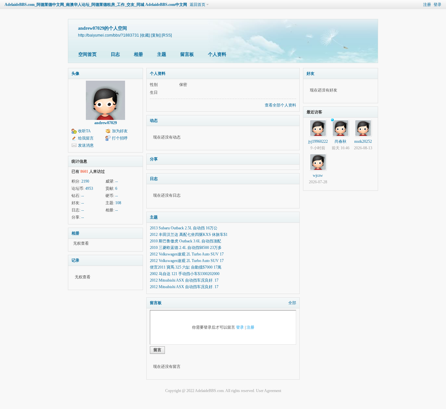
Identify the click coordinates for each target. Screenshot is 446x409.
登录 (437, 4)
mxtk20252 (363, 141)
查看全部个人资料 (280, 105)
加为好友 (120, 131)
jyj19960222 (318, 141)
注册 (427, 4)
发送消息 (86, 145)
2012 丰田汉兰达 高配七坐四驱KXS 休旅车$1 (189, 234)
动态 (154, 120)
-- (116, 181)
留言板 (187, 54)
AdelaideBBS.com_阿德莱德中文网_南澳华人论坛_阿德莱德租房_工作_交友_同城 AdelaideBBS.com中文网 (96, 4)
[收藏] (145, 35)
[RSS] (167, 35)
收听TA (84, 131)
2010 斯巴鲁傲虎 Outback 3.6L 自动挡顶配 (185, 241)
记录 (75, 260)
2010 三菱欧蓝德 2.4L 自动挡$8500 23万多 (186, 247)
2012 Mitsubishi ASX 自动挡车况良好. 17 (184, 280)
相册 (138, 54)
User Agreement (268, 390)
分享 (154, 159)
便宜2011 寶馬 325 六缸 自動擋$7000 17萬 (185, 267)
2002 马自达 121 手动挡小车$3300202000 (184, 273)
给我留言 (86, 138)
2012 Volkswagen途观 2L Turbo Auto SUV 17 (187, 254)
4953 (89, 188)
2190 (85, 181)
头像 (75, 73)
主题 (161, 54)
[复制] (156, 35)
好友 (310, 73)
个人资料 (217, 54)
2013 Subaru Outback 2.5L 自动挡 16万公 (183, 228)
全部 (292, 303)
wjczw (318, 175)
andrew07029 (105, 123)
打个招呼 (120, 138)
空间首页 (87, 54)
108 (118, 203)
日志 (115, 54)
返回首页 (197, 4)
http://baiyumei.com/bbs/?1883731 (108, 35)
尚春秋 (340, 141)
